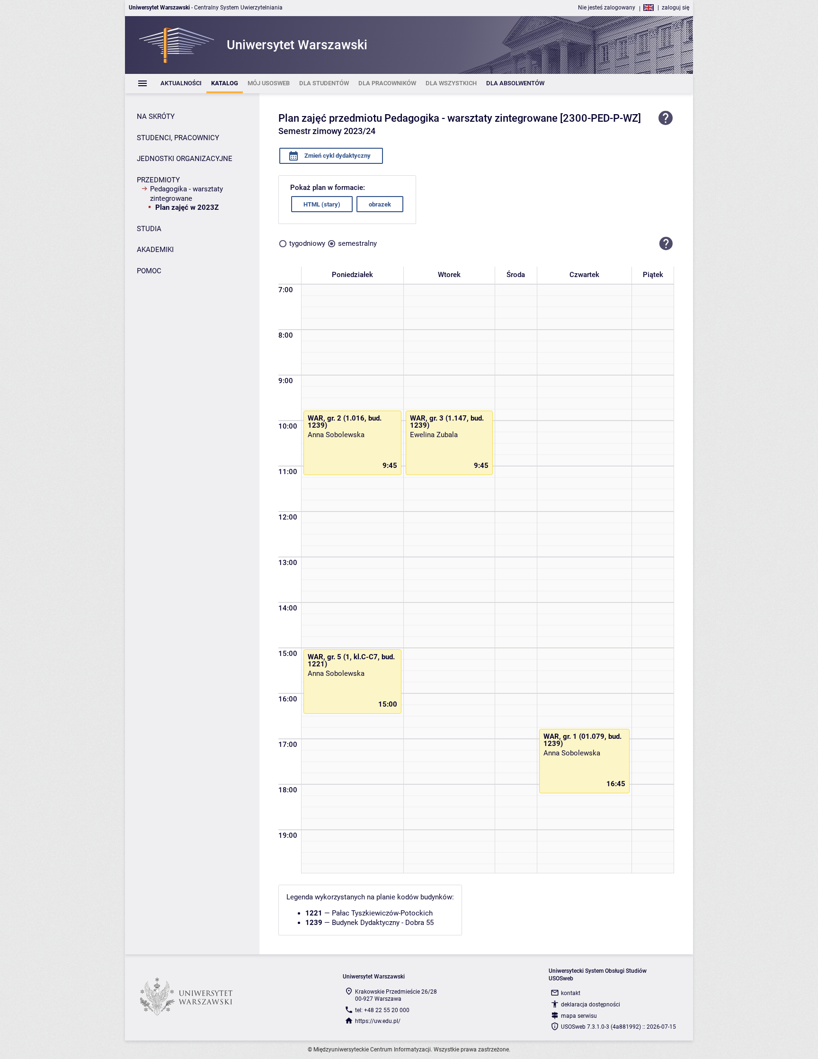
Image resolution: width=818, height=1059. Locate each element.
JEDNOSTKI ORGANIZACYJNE (184, 158)
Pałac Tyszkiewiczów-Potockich (382, 913)
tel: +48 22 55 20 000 (382, 1010)
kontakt (570, 993)
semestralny (357, 243)
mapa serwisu (579, 1016)
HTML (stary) (321, 204)
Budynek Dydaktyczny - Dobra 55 (383, 922)
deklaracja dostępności (590, 1004)
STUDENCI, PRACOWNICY (178, 138)
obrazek (380, 204)
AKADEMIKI (155, 249)
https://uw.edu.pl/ (377, 1021)
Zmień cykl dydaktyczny (337, 155)
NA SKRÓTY (156, 116)
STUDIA (149, 228)
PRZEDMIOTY (158, 180)
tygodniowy (307, 243)
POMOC (149, 271)
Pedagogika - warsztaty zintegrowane (186, 194)
